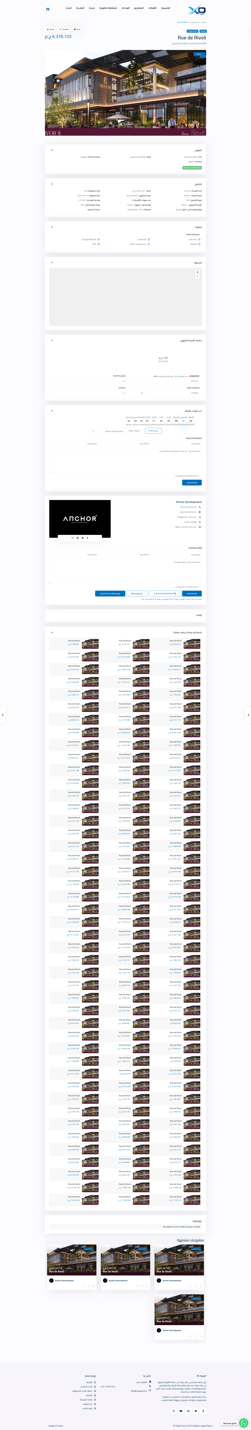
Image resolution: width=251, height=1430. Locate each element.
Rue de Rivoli (195, 632)
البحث (68, 8)
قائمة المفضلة (86, 1400)
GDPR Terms (193, 476)
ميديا (92, 8)
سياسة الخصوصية (56, 1426)
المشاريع (139, 8)
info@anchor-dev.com (186, 517)
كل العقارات (87, 1404)
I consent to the (186, 476)
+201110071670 (107, 1386)
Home (203, 22)
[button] (50, 93)
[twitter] (196, 1411)
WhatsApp (136, 593)
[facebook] (203, 1411)
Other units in (180, 632)
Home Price (195, 376)
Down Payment (193, 387)
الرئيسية (165, 8)
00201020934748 (188, 507)
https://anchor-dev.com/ (185, 527)
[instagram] (173, 1411)
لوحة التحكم (87, 1408)
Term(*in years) (119, 376)
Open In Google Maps (192, 167)
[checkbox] (200, 476)
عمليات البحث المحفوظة (82, 1391)
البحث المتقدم (86, 1386)
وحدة (203, 31)
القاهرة (83, 157)
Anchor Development (189, 502)
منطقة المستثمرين (180, 43)
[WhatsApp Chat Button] (243, 1422)
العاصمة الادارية (196, 43)
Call (164, 593)
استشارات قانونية (108, 8)
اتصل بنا (80, 8)
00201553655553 (188, 512)
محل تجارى (195, 22)
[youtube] (181, 1411)
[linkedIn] (188, 1411)
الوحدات (125, 8)
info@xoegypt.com (139, 1391)
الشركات (152, 8)
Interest (122, 387)
